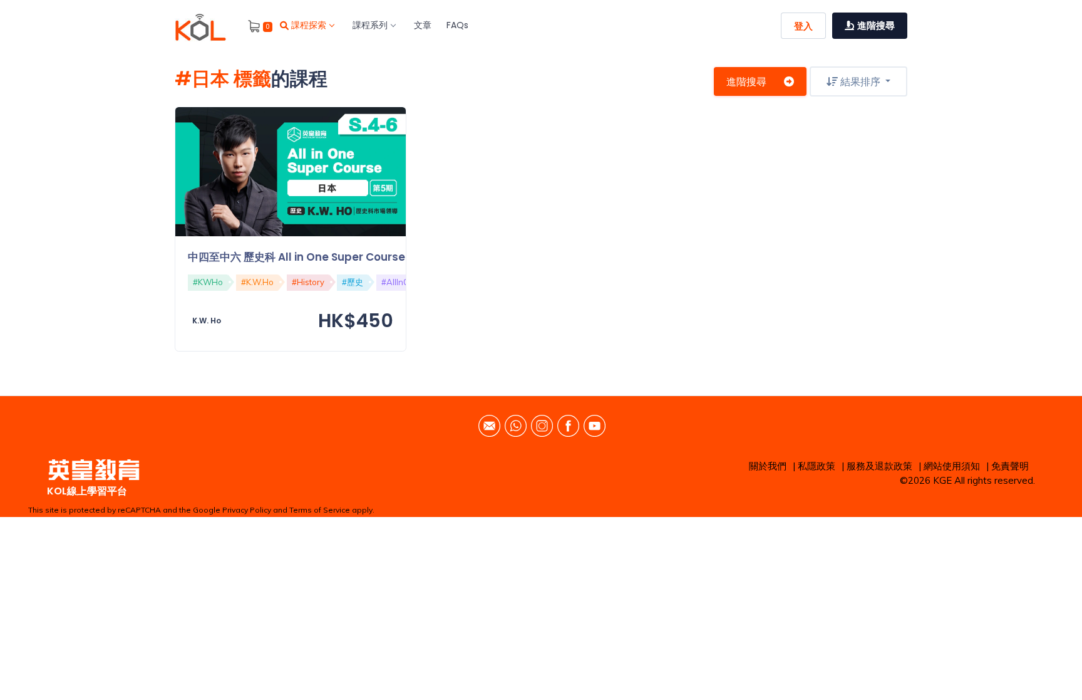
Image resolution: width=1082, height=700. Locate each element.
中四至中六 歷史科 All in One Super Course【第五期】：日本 (339, 256)
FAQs (457, 25)
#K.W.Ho (257, 282)
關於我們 (767, 466)
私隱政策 (816, 466)
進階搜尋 (746, 81)
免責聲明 (1010, 466)
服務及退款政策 (879, 466)
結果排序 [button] (860, 81)
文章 (422, 25)
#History (308, 282)
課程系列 (370, 25)
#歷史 (352, 282)
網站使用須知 (952, 466)
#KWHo (208, 282)
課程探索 (308, 25)
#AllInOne (400, 282)
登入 (803, 26)
